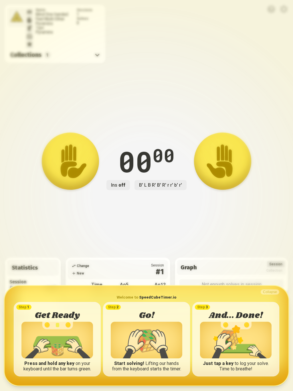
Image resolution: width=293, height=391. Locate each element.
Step (24, 307)
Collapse (270, 292)
